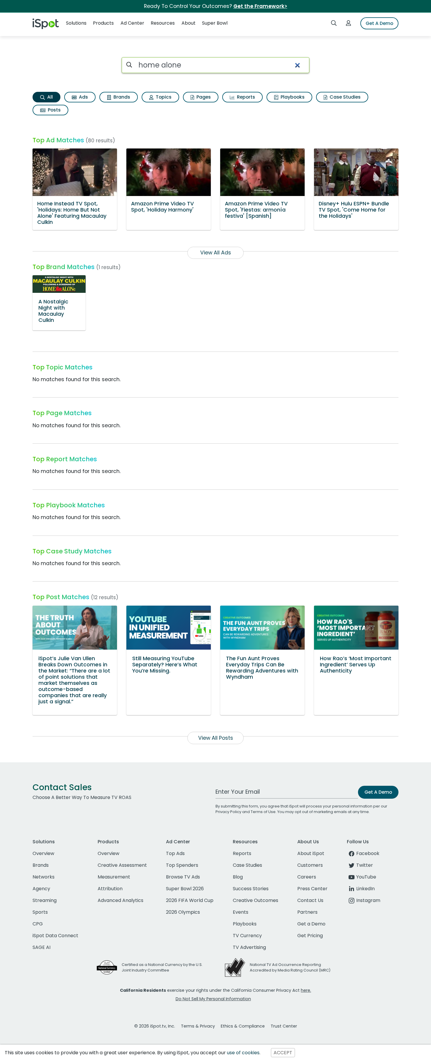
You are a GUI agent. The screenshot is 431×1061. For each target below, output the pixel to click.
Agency (41, 888)
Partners (307, 912)
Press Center (312, 888)
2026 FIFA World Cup (189, 900)
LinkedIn (365, 888)
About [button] (188, 23)
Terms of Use (263, 811)
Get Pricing (310, 935)
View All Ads (215, 252)
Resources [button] (163, 23)
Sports (40, 912)
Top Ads (175, 853)
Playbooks (292, 97)
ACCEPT (283, 1052)
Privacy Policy (228, 811)
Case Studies (344, 97)
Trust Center (284, 1026)
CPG (38, 923)
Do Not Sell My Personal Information (213, 999)
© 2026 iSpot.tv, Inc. (154, 1026)
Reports (245, 97)
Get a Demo (311, 923)
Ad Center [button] (132, 23)
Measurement (114, 877)
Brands (121, 97)
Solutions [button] (76, 23)
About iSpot (310, 853)
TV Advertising (249, 947)
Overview (43, 853)
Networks (44, 877)
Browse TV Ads (183, 877)
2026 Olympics (183, 912)
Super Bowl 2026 (185, 888)
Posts (54, 110)
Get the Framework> (260, 6)
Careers (306, 877)
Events (240, 912)
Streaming (45, 900)
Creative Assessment (122, 865)
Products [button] (103, 23)
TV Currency (247, 935)
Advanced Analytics (120, 900)
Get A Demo (379, 23)
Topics (163, 97)
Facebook (367, 853)
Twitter (364, 865)
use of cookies (243, 1052)
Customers (310, 865)
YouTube (366, 877)
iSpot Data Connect (55, 935)
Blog (238, 877)
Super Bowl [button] (215, 23)
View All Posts (215, 737)
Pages (203, 97)
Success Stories (251, 888)
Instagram (368, 900)
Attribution (110, 888)
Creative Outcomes (255, 900)
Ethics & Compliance (243, 1026)
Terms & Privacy (198, 1026)
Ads (83, 97)
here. (306, 990)
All (49, 97)
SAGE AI (41, 947)
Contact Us (310, 900)
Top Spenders (182, 865)
